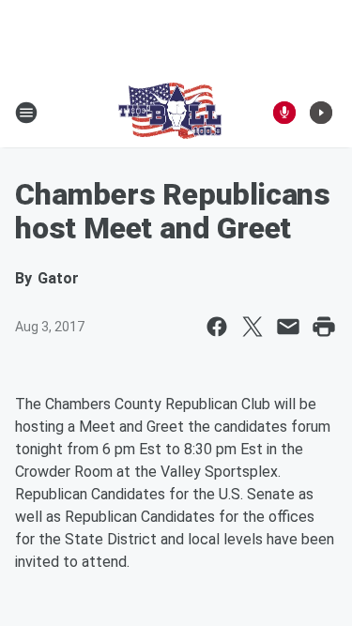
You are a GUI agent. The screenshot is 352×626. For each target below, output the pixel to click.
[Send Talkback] (284, 112)
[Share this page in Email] (288, 326)
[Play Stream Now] (321, 112)
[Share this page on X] (252, 326)
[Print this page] (324, 326)
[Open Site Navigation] (26, 112)
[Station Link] (170, 113)
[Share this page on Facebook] (217, 326)
